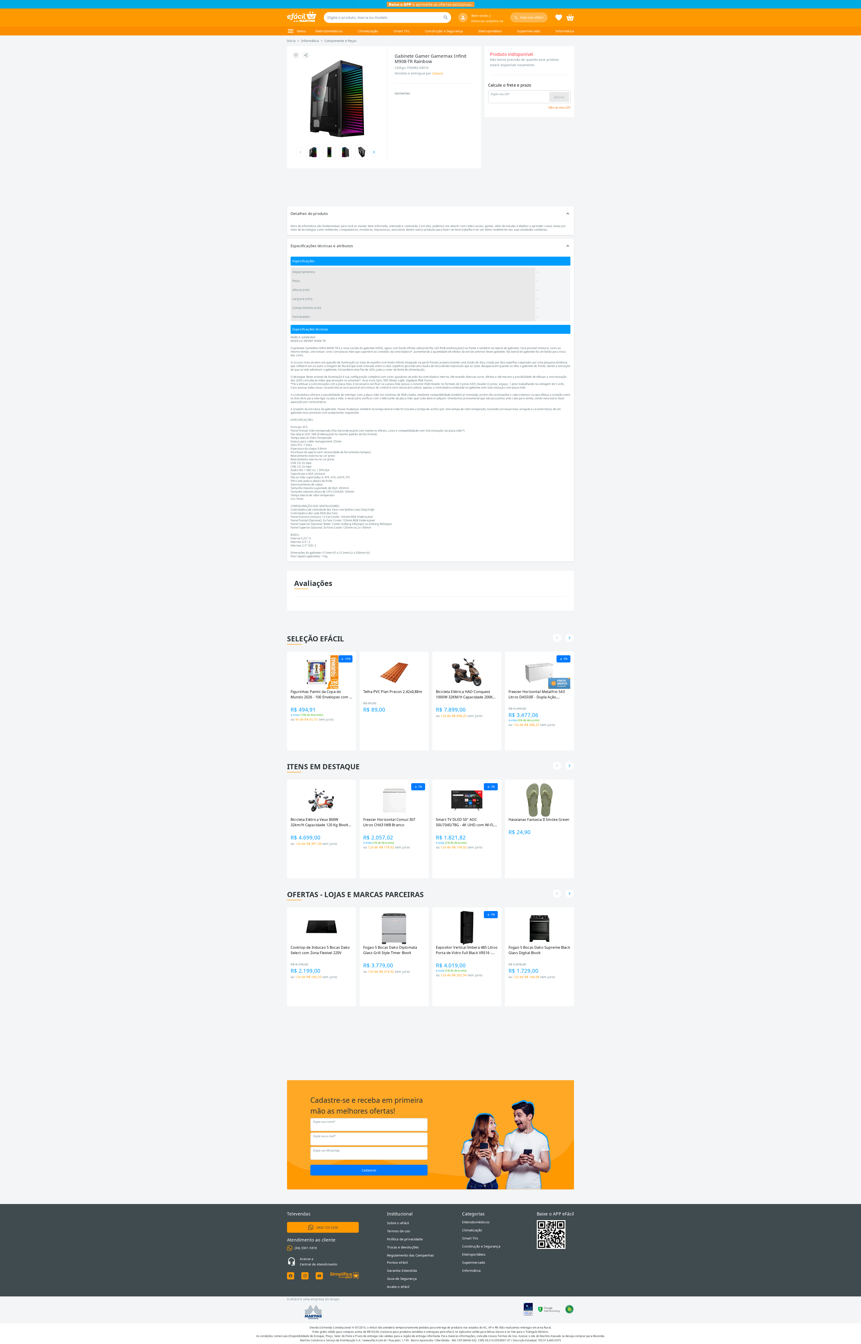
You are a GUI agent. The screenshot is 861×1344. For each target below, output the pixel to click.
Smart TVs (401, 31)
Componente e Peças (340, 41)
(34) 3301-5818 (306, 1248)
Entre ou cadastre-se (487, 21)
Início (291, 41)
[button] (430, 213)
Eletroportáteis (490, 31)
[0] (570, 17)
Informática (565, 31)
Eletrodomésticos (329, 31)
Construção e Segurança (444, 31)
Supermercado (528, 31)
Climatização (368, 31)
